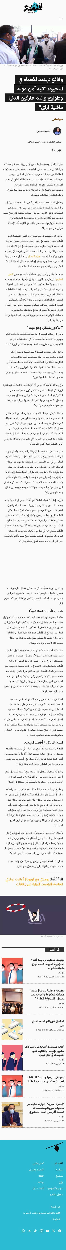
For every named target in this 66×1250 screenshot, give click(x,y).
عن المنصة (55, 1207)
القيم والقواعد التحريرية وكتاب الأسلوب (41, 1213)
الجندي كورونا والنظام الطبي (51, 1021)
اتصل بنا (56, 1219)
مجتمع (59, 1176)
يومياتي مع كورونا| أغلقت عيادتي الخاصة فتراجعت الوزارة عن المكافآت (34, 882)
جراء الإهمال (34, 256)
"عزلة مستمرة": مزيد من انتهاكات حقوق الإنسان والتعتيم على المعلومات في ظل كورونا (34, 1048)
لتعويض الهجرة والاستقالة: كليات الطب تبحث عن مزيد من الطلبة (33, 1077)
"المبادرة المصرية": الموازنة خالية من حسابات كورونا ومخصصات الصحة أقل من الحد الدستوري (35, 1106)
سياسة (58, 118)
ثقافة (41, 1176)
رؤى (61, 1182)
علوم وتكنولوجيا (55, 1188)
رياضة (41, 1182)
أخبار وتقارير (38, 1163)
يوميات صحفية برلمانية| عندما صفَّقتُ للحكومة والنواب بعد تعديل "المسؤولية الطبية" (33, 992)
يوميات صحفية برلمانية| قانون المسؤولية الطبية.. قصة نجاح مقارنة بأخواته (33, 961)
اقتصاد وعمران (36, 1170)
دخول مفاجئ (56, 1194)
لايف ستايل (38, 1188)
